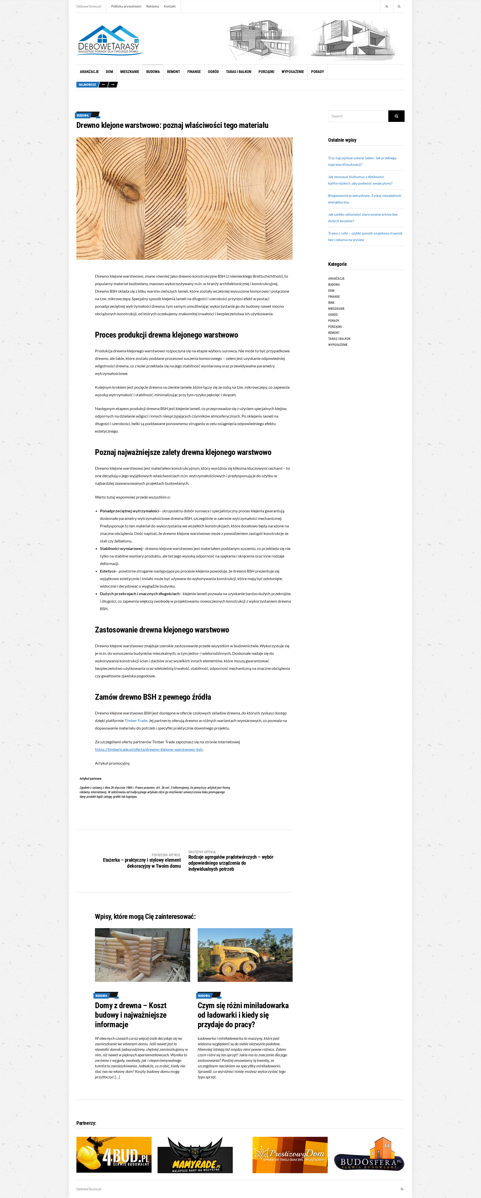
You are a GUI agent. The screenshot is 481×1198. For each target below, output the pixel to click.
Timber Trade (136, 720)
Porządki (266, 71)
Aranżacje (89, 71)
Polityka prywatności (126, 6)
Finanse (194, 71)
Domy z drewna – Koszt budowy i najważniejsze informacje (130, 1015)
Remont (173, 71)
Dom (109, 71)
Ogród (213, 71)
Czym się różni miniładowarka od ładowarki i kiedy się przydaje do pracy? (243, 1015)
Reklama (152, 6)
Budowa (153, 71)
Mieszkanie (129, 71)
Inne (331, 302)
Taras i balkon (238, 71)
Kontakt (170, 6)
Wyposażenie (293, 71)
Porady (317, 71)
